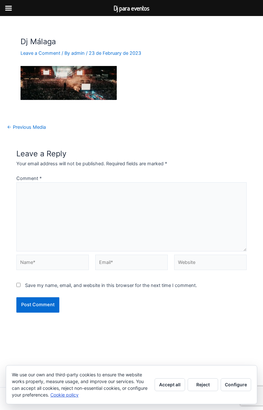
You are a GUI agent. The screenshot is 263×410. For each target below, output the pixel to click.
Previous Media (26, 127)
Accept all (170, 384)
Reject (203, 384)
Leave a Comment (40, 53)
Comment (29, 178)
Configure (236, 384)
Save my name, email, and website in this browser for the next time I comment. (111, 285)
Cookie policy (64, 395)
